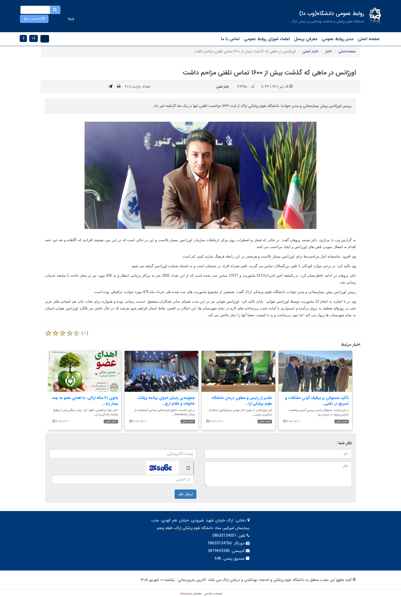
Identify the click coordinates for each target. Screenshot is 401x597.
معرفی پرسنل (305, 38)
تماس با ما (230, 38)
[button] (34, 19)
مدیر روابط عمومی (337, 38)
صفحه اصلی (369, 38)
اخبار (328, 51)
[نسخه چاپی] (119, 86)
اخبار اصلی (310, 51)
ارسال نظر (185, 494)
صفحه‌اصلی (347, 51)
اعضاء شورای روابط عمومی (267, 38)
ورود (70, 18)
